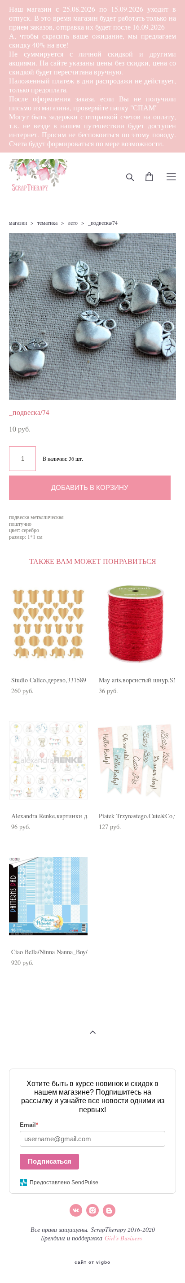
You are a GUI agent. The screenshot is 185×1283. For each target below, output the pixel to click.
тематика (47, 222)
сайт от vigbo (92, 1262)
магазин (18, 222)
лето (73, 222)
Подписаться (49, 1161)
